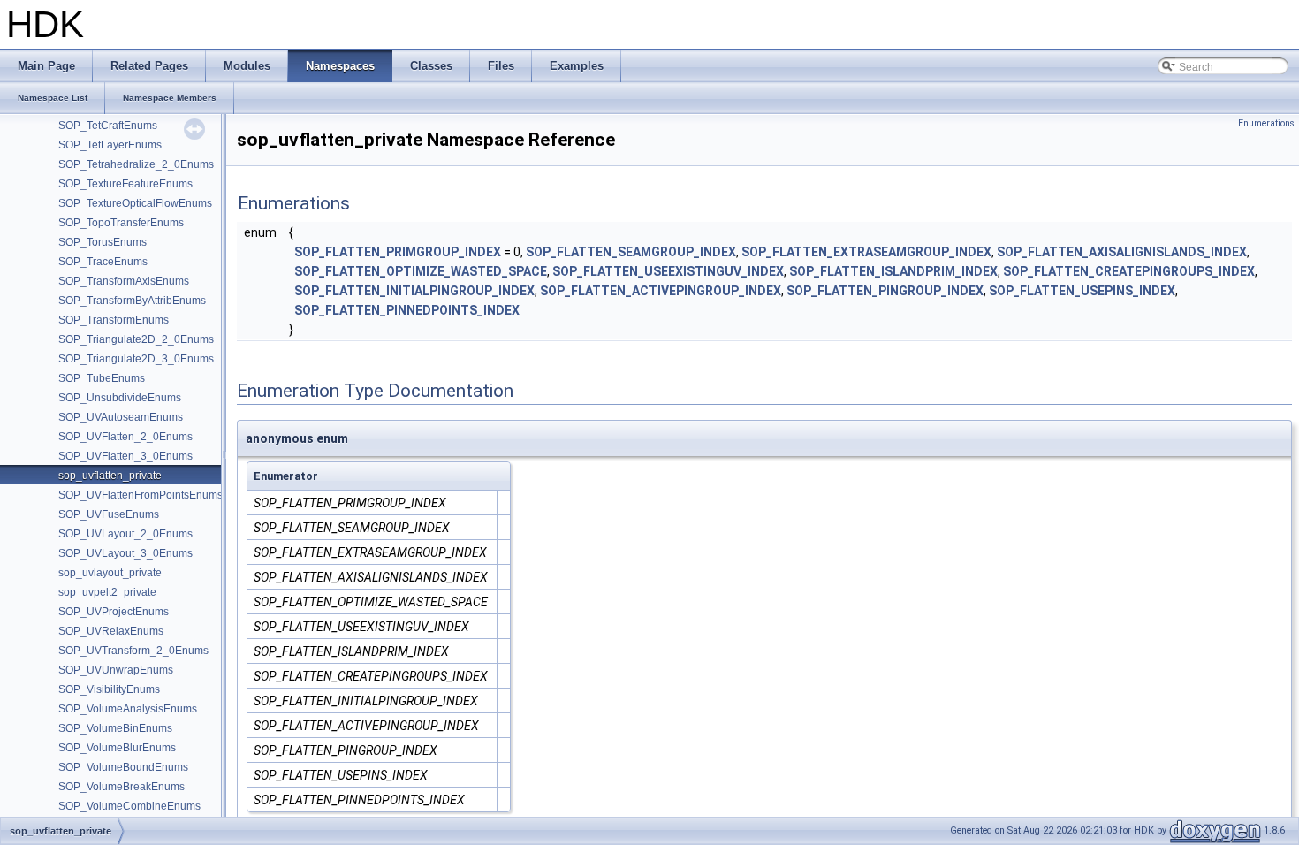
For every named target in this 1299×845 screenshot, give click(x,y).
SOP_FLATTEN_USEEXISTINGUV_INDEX (668, 271)
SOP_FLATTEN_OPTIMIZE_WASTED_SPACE (420, 271)
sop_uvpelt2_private (107, 592)
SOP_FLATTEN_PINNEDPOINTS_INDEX (407, 310)
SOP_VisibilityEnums (109, 689)
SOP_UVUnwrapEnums (115, 670)
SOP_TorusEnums (102, 242)
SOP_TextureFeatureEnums (125, 184)
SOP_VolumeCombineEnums (129, 806)
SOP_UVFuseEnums (108, 514)
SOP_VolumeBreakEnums (121, 786)
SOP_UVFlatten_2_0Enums (125, 436)
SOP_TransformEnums (113, 320)
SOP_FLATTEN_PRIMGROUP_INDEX (397, 252)
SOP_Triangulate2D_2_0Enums (136, 339)
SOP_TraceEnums (103, 261)
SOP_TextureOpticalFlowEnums (135, 203)
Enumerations (1266, 123)
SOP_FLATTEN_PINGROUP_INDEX (885, 291)
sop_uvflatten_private (110, 475)
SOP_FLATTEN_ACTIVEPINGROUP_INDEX (660, 291)
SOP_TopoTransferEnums (121, 223)
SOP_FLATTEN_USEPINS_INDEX (1082, 291)
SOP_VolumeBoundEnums (123, 767)
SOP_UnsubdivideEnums (119, 398)
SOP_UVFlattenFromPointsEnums (140, 495)
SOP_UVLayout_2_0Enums (125, 534)
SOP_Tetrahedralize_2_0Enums (136, 164)
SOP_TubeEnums (101, 378)
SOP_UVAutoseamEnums (120, 417)
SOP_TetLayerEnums (110, 145)
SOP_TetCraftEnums (107, 125)
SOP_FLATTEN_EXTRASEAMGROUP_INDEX (866, 252)
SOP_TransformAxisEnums (123, 281)
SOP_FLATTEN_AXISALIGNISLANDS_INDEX (1122, 252)
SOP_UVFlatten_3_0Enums (125, 456)
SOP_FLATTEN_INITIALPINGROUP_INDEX (414, 291)
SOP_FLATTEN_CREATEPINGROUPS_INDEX (1129, 271)
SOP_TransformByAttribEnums (132, 300)
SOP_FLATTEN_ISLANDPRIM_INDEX (893, 271)
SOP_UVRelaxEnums (110, 631)
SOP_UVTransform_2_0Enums (133, 650)
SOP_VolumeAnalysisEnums (127, 709)
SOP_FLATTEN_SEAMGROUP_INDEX (631, 252)
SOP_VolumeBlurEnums (117, 748)
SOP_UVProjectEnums (113, 611)
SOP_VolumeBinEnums (115, 728)
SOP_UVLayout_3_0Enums (125, 553)
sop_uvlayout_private (110, 573)
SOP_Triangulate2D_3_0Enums (136, 359)
